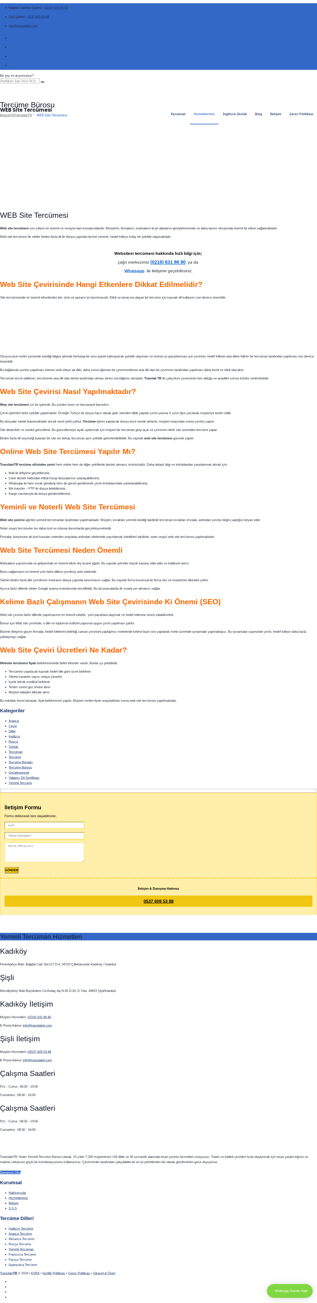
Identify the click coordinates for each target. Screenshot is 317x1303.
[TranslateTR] (158, 88)
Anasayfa (16, 115)
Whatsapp (134, 271)
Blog (258, 114)
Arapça (14, 721)
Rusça (13, 741)
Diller (12, 731)
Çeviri (13, 726)
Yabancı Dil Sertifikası (24, 778)
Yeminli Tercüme (20, 783)
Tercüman (16, 752)
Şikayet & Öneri (104, 1273)
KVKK (35, 1273)
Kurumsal (178, 114)
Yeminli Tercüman (21, 1249)
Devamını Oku (10, 1172)
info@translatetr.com (23, 26)
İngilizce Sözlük (235, 114)
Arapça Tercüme (20, 1234)
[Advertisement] (158, 174)
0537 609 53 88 (38, 17)
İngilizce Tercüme (21, 1228)
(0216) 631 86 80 (56, 7)
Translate (8, 1273)
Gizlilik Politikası (53, 1273)
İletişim (275, 114)
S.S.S (13, 1208)
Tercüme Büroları (21, 762)
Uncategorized (19, 772)
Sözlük (13, 747)
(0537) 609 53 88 (39, 1052)
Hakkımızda (17, 1193)
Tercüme (15, 757)
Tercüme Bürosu (20, 767)
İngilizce (14, 736)
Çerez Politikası (301, 114)
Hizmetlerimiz (204, 114)
